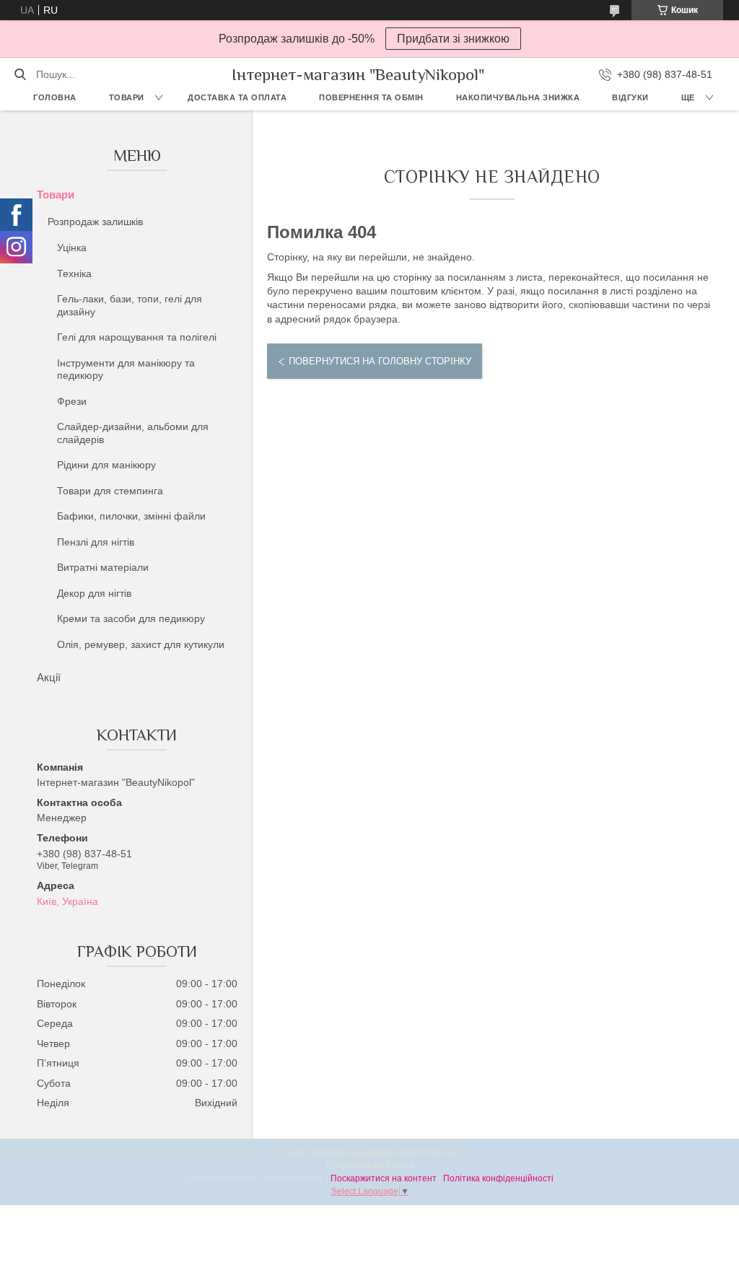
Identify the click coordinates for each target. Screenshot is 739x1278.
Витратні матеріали (103, 567)
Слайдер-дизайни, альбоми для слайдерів (133, 433)
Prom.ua (438, 1152)
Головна (54, 97)
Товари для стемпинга (110, 490)
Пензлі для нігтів (95, 542)
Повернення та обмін (371, 97)
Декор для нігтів (94, 593)
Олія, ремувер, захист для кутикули (140, 644)
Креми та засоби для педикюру (131, 618)
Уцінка (72, 247)
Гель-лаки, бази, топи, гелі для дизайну (129, 305)
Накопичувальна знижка (518, 97)
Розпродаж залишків (95, 221)
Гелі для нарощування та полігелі (137, 337)
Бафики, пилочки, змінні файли (131, 516)
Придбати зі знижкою (453, 38)
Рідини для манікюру (106, 465)
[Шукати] (20, 74)
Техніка (74, 273)
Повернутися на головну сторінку (380, 361)
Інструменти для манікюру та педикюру (126, 369)
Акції (49, 677)
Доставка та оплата (237, 97)
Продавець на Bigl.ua (370, 1165)
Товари (126, 97)
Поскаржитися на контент (384, 1178)
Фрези (72, 401)
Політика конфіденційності (498, 1178)
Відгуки (630, 97)
